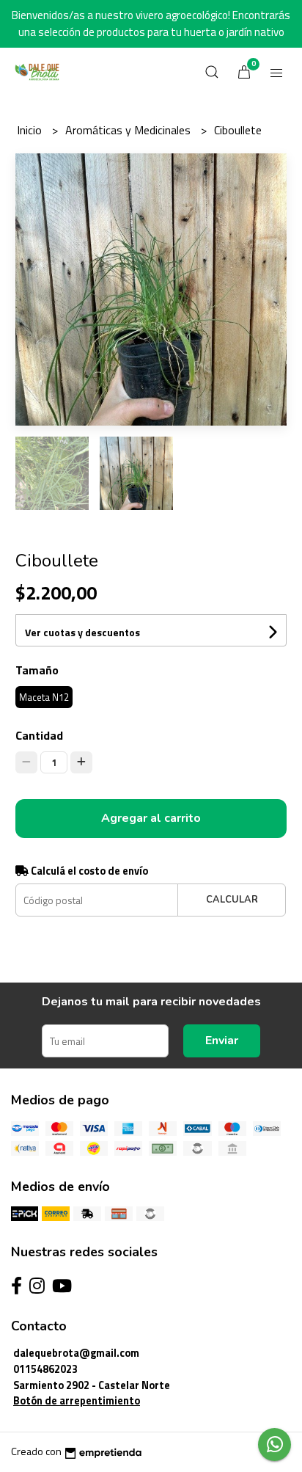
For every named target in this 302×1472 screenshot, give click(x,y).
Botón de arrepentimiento (76, 1401)
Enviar (221, 1040)
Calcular (232, 899)
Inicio (31, 130)
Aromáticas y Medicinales (129, 130)
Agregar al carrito (151, 818)
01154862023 (45, 1369)
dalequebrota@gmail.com (76, 1353)
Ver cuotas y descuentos (82, 632)
